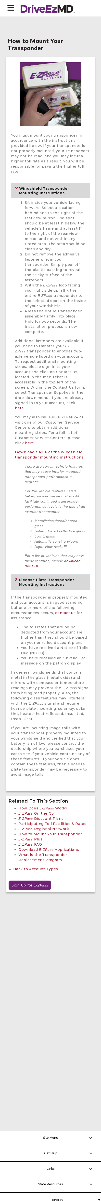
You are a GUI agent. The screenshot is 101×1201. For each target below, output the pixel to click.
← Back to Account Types (33, 869)
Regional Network (43, 829)
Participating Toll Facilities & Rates (52, 824)
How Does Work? (42, 808)
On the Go (36, 813)
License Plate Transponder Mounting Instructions (46, 582)
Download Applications (48, 849)
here (19, 408)
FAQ (30, 844)
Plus (30, 839)
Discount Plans (40, 818)
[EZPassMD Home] (48, 8)
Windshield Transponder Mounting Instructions (44, 190)
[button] (10, 8)
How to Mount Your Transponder (50, 834)
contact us (65, 613)
